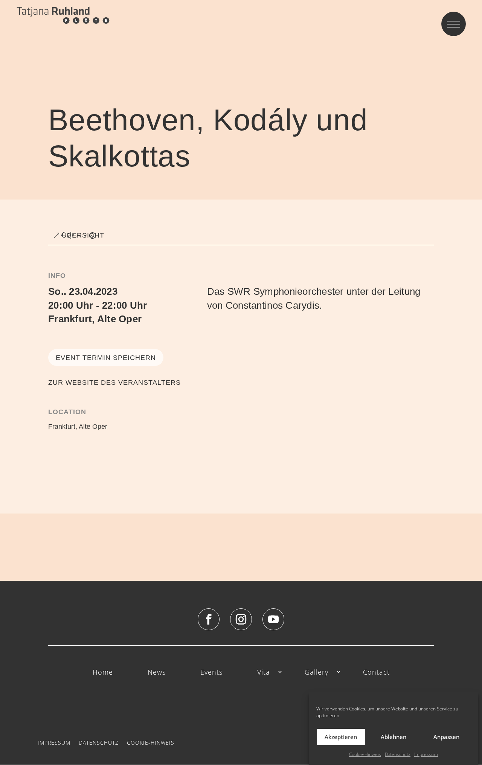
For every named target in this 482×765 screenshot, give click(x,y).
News (157, 673)
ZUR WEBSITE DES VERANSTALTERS (114, 382)
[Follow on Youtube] (273, 619)
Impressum (426, 754)
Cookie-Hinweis (365, 754)
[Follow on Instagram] (241, 619)
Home (103, 673)
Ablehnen (393, 737)
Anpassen (446, 737)
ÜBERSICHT (83, 235)
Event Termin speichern (106, 357)
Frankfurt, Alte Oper (95, 319)
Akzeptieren (341, 737)
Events (211, 673)
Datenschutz (397, 754)
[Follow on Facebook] (209, 619)
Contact (376, 673)
